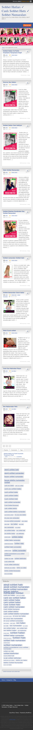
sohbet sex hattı (8, 558)
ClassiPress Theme (14, 712)
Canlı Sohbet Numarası (11, 505)
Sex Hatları (13, 370)
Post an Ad (27, 25)
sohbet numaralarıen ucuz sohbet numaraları (14, 554)
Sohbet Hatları (14, 55)
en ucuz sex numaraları (11, 518)
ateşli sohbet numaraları (14, 473)
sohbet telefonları (20, 558)
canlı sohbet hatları (11, 495)
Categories (9, 680)
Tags (21, 450)
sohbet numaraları (19, 550)
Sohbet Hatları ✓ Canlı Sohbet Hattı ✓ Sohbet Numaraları (15, 11)
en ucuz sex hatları (20, 514)
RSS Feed (30, 1)
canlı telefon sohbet (8, 514)
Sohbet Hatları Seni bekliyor (12, 125)
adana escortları (14, 685)
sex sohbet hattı (20, 530)
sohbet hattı (6, 687)
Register (24, 1)
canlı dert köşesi (20, 693)
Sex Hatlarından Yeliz (10, 406)
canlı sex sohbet (19, 485)
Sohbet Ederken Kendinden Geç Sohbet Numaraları (13, 212)
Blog (15, 680)
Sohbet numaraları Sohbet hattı (13, 258)
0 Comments (19, 456)
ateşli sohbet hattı (11, 470)
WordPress (28, 712)
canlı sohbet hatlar (11, 492)
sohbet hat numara (8, 543)
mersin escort (16, 698)
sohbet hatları (17, 537)
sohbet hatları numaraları (12, 540)
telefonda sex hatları (9, 567)
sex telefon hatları (9, 533)
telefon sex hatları (21, 567)
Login (27, 1)
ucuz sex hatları (8, 573)
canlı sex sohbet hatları (12, 489)
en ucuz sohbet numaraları (12, 521)
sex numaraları (9, 527)
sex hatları (14, 524)
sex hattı (21, 524)
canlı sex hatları (9, 485)
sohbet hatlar (7, 537)
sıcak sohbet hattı (9, 561)
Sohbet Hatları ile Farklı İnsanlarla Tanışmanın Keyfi (12, 51)
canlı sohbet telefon (10, 508)
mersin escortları (7, 698)
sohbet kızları (7, 550)
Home (3, 47)
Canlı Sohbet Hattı (11, 499)
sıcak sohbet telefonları (11, 564)
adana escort (6, 685)
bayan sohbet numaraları (13, 477)
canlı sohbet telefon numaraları (14, 512)
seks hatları (24, 521)
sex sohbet (17, 527)
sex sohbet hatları (9, 530)
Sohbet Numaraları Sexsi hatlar (13, 292)
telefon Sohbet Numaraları (12, 570)
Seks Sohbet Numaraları (11, 170)
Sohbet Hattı (13, 294)
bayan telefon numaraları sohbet (14, 481)
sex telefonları (20, 533)
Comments (14, 450)
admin (6, 55)
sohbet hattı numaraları (12, 547)
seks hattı (6, 524)
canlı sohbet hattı (16, 671)
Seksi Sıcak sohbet (9, 330)
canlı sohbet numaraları (12, 502)
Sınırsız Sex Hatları (9, 82)
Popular (6, 450)
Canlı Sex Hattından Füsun (12, 368)
